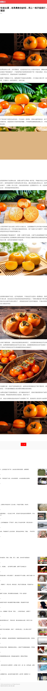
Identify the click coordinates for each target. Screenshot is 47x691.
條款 (10, 685)
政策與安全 (6, 685)
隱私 (11, 685)
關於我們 (2, 685)
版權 (13, 685)
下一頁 (23, 444)
